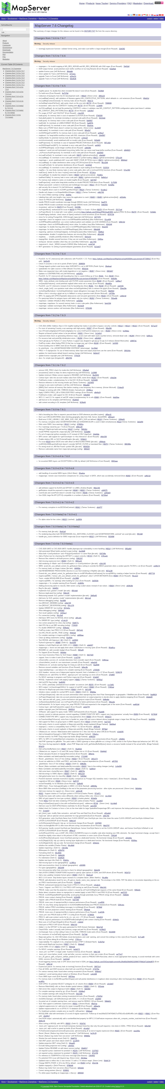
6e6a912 (100, 917)
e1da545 (120, 732)
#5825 (140, 1014)
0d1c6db (79, 994)
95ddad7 (81, 944)
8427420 (90, 655)
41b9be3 (82, 991)
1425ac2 (63, 613)
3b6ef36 (97, 870)
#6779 (88, 103)
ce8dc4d (123, 296)
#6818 (83, 96)
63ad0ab (113, 69)
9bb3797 (106, 826)
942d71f (127, 873)
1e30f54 (79, 519)
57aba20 (120, 387)
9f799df (99, 907)
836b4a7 (98, 971)
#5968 (96, 397)
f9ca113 (135, 576)
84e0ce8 (89, 875)
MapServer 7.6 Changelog (48, 18)
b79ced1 (104, 556)
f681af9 (81, 650)
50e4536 (73, 79)
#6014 (108, 549)
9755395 (89, 308)
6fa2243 (105, 227)
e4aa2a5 (94, 662)
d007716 (151, 573)
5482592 (104, 205)
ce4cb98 (93, 974)
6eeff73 (104, 202)
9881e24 (78, 561)
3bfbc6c (91, 754)
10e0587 (102, 135)
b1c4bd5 (114, 803)
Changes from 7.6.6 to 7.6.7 (14, 71)
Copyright (45, 1086)
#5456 (82, 1063)
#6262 (92, 298)
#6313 (120, 326)
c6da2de (113, 378)
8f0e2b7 (88, 130)
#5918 (74, 798)
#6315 (134, 326)
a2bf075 (104, 490)
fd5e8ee (63, 652)
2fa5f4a (68, 195)
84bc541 (103, 887)
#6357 (92, 271)
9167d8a (103, 554)
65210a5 (102, 118)
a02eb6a (128, 838)
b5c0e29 (81, 306)
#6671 (100, 160)
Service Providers (118, 3)
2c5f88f (94, 373)
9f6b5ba (93, 692)
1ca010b (101, 912)
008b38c (83, 764)
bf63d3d (81, 1068)
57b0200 (99, 116)
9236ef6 (83, 402)
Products (90, 3)
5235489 (94, 380)
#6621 (92, 185)
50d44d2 (103, 751)
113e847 (96, 677)
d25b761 (61, 850)
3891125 (102, 96)
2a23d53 (91, 383)
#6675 (79, 155)
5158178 (119, 672)
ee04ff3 (98, 145)
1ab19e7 (90, 111)
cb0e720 (68, 603)
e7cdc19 (64, 620)
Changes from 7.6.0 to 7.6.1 (14, 85)
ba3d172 (76, 949)
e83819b (129, 586)
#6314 (127, 326)
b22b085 (77, 897)
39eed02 (81, 346)
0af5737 (76, 781)
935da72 (108, 717)
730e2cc (95, 734)
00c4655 (58, 853)
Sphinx (117, 1086)
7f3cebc (134, 779)
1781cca (78, 939)
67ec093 (127, 170)
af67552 (115, 761)
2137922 (95, 1051)
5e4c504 (108, 303)
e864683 (98, 338)
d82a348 (101, 234)
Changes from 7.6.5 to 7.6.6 (14, 73)
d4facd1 (108, 414)
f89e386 (109, 328)
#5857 (66, 944)
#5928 (69, 776)
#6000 (63, 561)
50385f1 (66, 1070)
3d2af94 (140, 422)
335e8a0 (85, 370)
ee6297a (79, 274)
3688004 (82, 264)
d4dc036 (103, 437)
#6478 (59, 207)
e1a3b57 (100, 801)
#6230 (111, 276)
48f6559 (81, 1073)
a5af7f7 (99, 507)
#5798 (63, 744)
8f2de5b (94, 798)
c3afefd (80, 922)
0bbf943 (111, 291)
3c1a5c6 (98, 333)
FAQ (129, 3)
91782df (154, 714)
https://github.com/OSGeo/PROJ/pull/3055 (97, 212)
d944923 (127, 150)
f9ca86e (105, 878)
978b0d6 (70, 1065)
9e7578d (65, 93)
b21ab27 (97, 247)
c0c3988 (75, 578)
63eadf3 (72, 1043)
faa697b (90, 123)
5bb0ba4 (112, 724)
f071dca (93, 172)
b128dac (126, 331)
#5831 (75, 1004)
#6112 (66, 424)
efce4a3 (86, 1028)
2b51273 (94, 759)
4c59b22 (102, 929)
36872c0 (97, 967)
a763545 (96, 670)
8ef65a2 (99, 680)
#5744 (95, 803)
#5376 (75, 1051)
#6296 (80, 338)
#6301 (80, 333)
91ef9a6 (69, 638)
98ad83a (108, 283)
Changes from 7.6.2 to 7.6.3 (14, 80)
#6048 (75, 490)
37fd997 (112, 675)
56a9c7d (107, 1061)
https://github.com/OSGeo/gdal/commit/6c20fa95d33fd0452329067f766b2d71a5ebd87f (121, 962)
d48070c (82, 771)
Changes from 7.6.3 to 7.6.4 (14, 78)
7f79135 (77, 356)
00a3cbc (90, 125)
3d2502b (95, 581)
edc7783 (93, 242)
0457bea (71, 976)
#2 (62, 640)
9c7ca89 (141, 937)
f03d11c (66, 860)
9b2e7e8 (99, 927)
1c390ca (72, 863)
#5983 (75, 645)
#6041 (77, 507)
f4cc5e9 (60, 615)
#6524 (82, 190)
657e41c (67, 608)
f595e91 (137, 890)
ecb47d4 (91, 244)
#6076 (105, 444)
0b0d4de (138, 788)
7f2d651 (100, 175)
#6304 (108, 331)
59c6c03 (88, 237)
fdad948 (96, 665)
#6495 (99, 197)
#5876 (57, 947)
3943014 (71, 709)
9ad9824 (153, 695)
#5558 (139, 979)
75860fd (126, 895)
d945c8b (97, 727)
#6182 (93, 378)
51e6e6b (77, 882)
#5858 (90, 984)
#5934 (74, 759)
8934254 (86, 447)
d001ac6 (111, 417)
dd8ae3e (97, 1006)
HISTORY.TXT (89, 31)
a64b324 (92, 737)
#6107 (70, 429)
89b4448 (97, 229)
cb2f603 (75, 640)
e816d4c (123, 197)
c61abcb (97, 885)
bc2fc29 (93, 1033)
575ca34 (119, 158)
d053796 (69, 358)
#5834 (111, 586)
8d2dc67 (96, 353)
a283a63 (107, 493)
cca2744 (77, 657)
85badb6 (86, 385)
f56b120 (66, 593)
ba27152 (107, 722)
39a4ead (108, 266)
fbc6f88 (63, 601)
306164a (127, 351)
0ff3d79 (41, 746)
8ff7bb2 (105, 729)
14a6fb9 (98, 999)
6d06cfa (149, 336)
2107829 (98, 823)
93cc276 (71, 605)
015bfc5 (83, 439)
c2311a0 (84, 138)
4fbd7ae (94, 1004)
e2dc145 (102, 563)
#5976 (91, 685)
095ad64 (128, 549)
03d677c (75, 623)
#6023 (64, 519)
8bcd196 (105, 163)
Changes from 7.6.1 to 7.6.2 (14, 82)
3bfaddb (70, 71)
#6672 (95, 158)
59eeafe (112, 702)
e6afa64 (102, 155)
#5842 (77, 680)
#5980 (75, 655)
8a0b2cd (104, 177)
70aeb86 (101, 712)
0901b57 (110, 271)
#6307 (89, 328)
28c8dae (84, 1058)
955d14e (85, 269)
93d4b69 (68, 200)
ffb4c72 (90, 101)
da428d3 (100, 153)
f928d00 (97, 140)
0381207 (79, 558)
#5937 (63, 749)
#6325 (103, 296)
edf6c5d (147, 476)
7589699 (108, 103)
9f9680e (87, 1036)
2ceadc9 (46, 811)
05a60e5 (75, 400)
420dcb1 (96, 843)
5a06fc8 (92, 769)
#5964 (73, 690)
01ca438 (108, 219)
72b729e (65, 848)
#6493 (92, 197)
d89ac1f (72, 831)
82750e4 (104, 495)
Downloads (7, 50)
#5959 (136, 714)
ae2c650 (93, 806)
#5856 (86, 986)
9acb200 (73, 643)
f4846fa (94, 1009)
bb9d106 (61, 855)
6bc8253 (96, 375)
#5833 (68, 1023)
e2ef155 (120, 286)
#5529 (48, 442)
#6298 (131, 336)
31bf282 (122, 49)
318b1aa (105, 660)
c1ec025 (81, 113)
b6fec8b (85, 667)
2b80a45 (93, 596)
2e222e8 (66, 959)
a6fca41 (78, 618)
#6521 (78, 192)
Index (162, 18)
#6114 (119, 422)
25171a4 (119, 210)
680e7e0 (74, 925)
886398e (128, 444)
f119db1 (153, 212)
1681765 (106, 816)
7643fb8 (101, 91)
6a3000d (152, 719)
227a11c (72, 74)
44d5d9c (114, 279)
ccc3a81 (111, 685)
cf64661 (122, 739)
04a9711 (74, 1038)
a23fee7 (101, 133)
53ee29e (123, 288)
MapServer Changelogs (28, 18)
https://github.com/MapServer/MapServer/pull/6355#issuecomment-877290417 (122, 259)
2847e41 (80, 630)
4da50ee (116, 397)
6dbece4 (72, 821)
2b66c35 (42, 1021)
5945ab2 (61, 610)
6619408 (112, 932)
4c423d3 (88, 165)
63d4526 (61, 858)
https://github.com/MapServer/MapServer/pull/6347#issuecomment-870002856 (68, 279)
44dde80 (149, 697)
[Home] (26, 14)
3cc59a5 (94, 348)
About (5, 41)
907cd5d (107, 143)
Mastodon (137, 3)
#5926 (58, 781)
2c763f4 (114, 182)
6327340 (76, 900)
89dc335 (97, 488)
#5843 (73, 989)
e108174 (157, 566)
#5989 (58, 643)
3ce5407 (98, 128)
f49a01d (146, 98)
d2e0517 (46, 1016)
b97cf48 (88, 690)
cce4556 (101, 902)
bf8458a (77, 568)
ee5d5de (79, 301)
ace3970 (76, 1041)
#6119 (99, 419)
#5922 (41, 793)
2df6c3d (49, 964)
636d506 (87, 395)
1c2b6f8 (99, 106)
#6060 (128, 476)
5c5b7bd (101, 942)
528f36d (83, 776)
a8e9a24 (97, 392)
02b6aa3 (89, 1011)
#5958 (88, 717)
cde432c (71, 1046)
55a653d (78, 749)
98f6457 (87, 449)
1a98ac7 (119, 281)
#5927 (67, 771)
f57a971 (98, 793)
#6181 (101, 276)
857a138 (109, 571)
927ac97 (154, 326)
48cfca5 (88, 598)
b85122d (81, 774)
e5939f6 (82, 865)
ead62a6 (136, 704)
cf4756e (112, 293)
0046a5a (66, 628)
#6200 (99, 281)
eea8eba (77, 187)
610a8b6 (87, 432)
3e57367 (93, 180)
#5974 (78, 692)
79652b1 (84, 429)
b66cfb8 (148, 1026)
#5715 (89, 556)
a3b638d (88, 148)
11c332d (108, 796)
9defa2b (72, 947)
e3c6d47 (110, 984)
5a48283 (62, 682)
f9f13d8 (140, 534)
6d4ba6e (106, 699)
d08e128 (79, 427)
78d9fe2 (101, 232)
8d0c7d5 (97, 952)
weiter (156, 18)
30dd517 (84, 1048)
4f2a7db (95, 1063)
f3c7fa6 (84, 934)
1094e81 (121, 419)
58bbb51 (108, 1001)
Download (149, 3)
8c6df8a (111, 185)
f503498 (111, 537)
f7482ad (111, 687)
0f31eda (101, 986)
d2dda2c (116, 920)
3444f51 (55, 588)
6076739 (111, 214)
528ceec (121, 905)
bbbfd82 (87, 989)
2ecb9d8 (82, 551)
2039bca (89, 390)
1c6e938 (118, 766)
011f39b (78, 207)
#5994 (115, 576)
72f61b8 (114, 835)
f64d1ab (73, 633)
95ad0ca (112, 648)
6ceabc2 (104, 190)
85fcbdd (75, 591)
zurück (149, 18)
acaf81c (42, 981)
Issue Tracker (102, 3)
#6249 (96, 343)
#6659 (76, 175)
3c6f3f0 (115, 343)
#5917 (46, 801)
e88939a (94, 786)
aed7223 (124, 892)
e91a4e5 (107, 813)
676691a (80, 424)
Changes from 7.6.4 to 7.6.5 (14, 75)
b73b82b (91, 915)
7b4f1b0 (126, 66)
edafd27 (90, 645)
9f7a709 (95, 1053)
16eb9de (96, 434)
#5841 (147, 1014)
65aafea (82, 473)
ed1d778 (86, 707)
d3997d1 (133, 341)
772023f (74, 625)
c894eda (102, 442)
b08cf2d (122, 222)
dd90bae (80, 635)
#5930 (66, 774)
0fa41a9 (63, 532)
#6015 (91, 537)
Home (82, 3)
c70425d (99, 996)
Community (7, 45)
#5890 (74, 875)
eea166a (137, 1031)
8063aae (114, 461)
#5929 (83, 766)
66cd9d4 (71, 845)
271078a (96, 969)
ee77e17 (119, 954)
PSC (4, 57)
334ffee (100, 239)
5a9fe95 (80, 784)
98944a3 (124, 160)
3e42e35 (46, 261)
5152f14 (106, 168)
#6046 (85, 493)
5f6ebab (87, 910)
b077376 (97, 217)
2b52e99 (61, 868)
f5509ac (134, 840)
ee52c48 (79, 791)
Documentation (8, 52)
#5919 (87, 722)
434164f (109, 224)
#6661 (81, 177)
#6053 (82, 490)
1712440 (84, 756)
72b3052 (92, 1056)
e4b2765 (101, 192)
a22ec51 (73, 76)
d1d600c (81, 583)
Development (12, 18)
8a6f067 (90, 121)
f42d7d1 (83, 1023)
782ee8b (114, 298)
